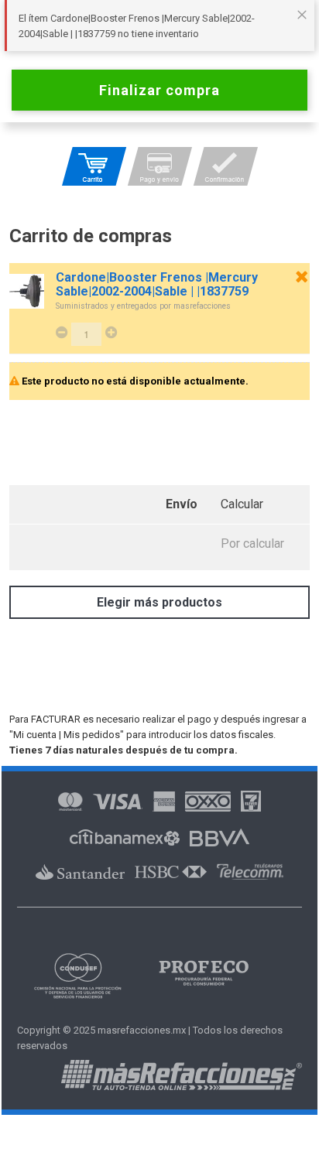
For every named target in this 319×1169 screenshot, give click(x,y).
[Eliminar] (301, 276)
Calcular (242, 504)
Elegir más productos (159, 602)
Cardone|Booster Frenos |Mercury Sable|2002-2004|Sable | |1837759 (157, 285)
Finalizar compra (159, 90)
